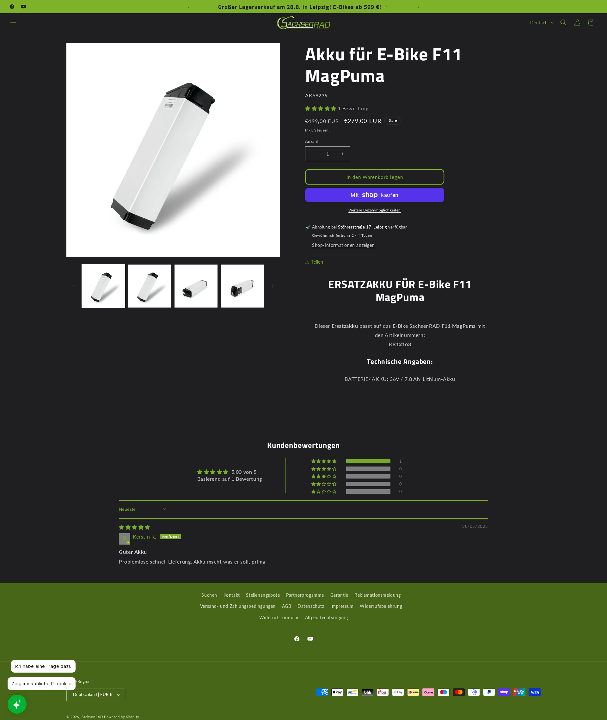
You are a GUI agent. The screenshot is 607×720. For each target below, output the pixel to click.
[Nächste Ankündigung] (419, 7)
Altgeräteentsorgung (326, 617)
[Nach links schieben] (73, 286)
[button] (13, 22)
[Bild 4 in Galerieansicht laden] (242, 286)
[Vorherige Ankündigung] (188, 7)
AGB (286, 606)
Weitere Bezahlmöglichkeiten (374, 210)
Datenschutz (310, 606)
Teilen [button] (317, 262)
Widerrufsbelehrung (381, 606)
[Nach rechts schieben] (273, 286)
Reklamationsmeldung (377, 595)
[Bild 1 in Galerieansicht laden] (103, 286)
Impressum (341, 606)
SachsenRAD (92, 717)
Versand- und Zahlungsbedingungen (238, 606)
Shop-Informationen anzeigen (343, 245)
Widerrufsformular (279, 617)
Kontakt (232, 595)
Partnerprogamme (305, 595)
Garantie (339, 595)
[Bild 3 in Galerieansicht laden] (196, 286)
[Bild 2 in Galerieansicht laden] (149, 286)
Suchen (209, 595)
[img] (134, 527)
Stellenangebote (263, 595)
